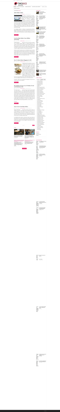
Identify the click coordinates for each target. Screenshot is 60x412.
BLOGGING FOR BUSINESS (20, 6)
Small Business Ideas (40, 119)
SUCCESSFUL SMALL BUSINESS (36, 6)
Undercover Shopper (40, 126)
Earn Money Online (22, 88)
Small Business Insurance (40, 120)
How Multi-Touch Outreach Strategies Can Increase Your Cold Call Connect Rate (42, 63)
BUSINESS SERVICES (28, 6)
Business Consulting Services (41, 88)
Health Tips (38, 99)
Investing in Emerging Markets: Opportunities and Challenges (42, 202)
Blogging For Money (22, 61)
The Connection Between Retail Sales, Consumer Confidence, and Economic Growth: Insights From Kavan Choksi (42, 17)
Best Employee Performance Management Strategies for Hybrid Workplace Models (42, 71)
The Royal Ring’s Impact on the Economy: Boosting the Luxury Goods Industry (42, 147)
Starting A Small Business (40, 124)
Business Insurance (39, 90)
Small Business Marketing (40, 122)
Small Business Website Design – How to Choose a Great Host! (42, 155)
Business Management (40, 92)
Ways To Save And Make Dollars (21, 106)
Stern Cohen (40, 259)
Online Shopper (39, 104)
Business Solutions (39, 95)
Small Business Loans (40, 121)
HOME (15, 6)
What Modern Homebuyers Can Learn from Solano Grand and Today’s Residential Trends (29, 143)
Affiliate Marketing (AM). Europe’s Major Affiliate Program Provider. (42, 208)
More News (24, 148)
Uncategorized (39, 125)
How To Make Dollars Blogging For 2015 (22, 60)
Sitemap (21, 0)
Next (33, 125)
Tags (44, 79)
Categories (38, 79)
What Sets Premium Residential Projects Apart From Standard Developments (18, 136)
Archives (42, 79)
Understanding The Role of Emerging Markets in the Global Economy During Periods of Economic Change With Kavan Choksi (18, 144)
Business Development (40, 89)
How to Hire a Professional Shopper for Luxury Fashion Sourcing (42, 74)
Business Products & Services (41, 93)
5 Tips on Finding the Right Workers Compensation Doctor (42, 307)
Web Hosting (39, 128)
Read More (16, 56)
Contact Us (14, 0)
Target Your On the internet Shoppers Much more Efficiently (42, 355)
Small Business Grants (40, 118)
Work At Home (39, 129)
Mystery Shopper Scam (40, 103)
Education (38, 97)
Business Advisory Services (40, 87)
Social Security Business (40, 123)
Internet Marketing (39, 100)
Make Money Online (40, 101)
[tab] (38, 79)
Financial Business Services (41, 98)
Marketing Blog (39, 102)
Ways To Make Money (40, 127)
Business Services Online (40, 94)
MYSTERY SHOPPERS (16, 8)
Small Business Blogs (40, 117)
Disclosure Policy (18, 0)
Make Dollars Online (18, 12)
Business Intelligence (40, 91)
